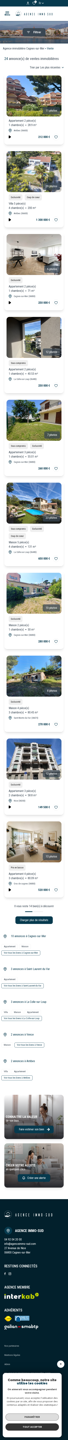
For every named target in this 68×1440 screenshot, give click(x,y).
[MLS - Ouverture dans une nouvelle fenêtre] (22, 1319)
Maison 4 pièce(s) (23, 710)
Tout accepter (32, 1426)
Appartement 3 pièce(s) (23, 454)
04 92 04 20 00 (13, 1239)
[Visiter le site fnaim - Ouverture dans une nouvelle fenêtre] (8, 1319)
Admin (7, 1364)
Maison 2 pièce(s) (22, 627)
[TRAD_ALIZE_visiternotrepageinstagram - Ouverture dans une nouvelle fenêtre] (10, 1273)
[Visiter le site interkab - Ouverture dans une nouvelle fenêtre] (21, 1327)
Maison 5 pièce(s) (22, 544)
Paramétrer (32, 1417)
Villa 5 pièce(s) (22, 206)
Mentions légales (12, 1355)
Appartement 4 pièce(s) (23, 876)
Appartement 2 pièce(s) (23, 123)
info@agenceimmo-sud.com (20, 1244)
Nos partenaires (11, 1345)
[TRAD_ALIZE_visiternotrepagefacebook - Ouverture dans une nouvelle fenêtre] (5, 1273)
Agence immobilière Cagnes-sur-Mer (23, 48)
